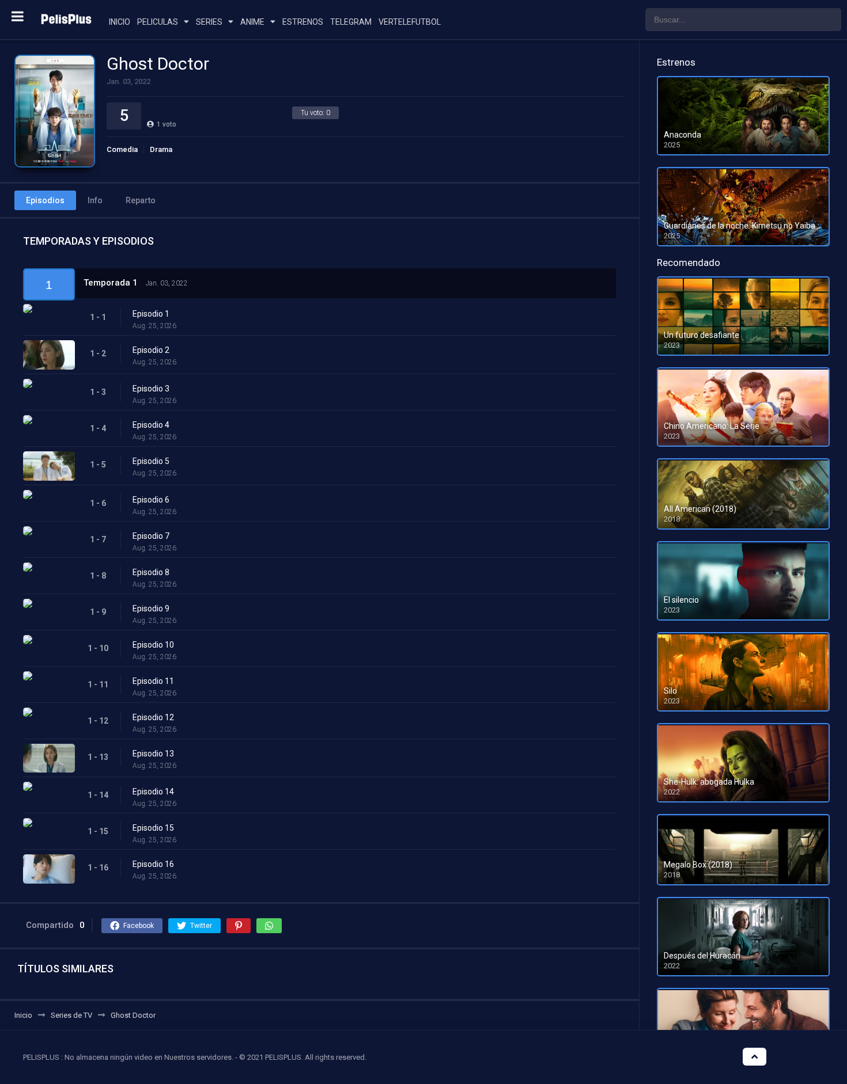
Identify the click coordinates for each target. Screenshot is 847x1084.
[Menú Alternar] (17, 16)
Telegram (351, 21)
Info (95, 200)
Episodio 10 (153, 644)
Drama (161, 149)
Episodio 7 (151, 536)
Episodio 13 (153, 753)
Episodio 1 (151, 313)
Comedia (122, 149)
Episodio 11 (153, 681)
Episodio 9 (151, 608)
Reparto (141, 200)
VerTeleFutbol (410, 21)
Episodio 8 (151, 572)
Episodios (45, 200)
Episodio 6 (151, 499)
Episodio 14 (153, 791)
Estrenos (302, 21)
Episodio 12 (153, 717)
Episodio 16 (153, 864)
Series (209, 21)
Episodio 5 (151, 461)
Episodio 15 (153, 827)
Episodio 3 (151, 388)
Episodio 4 (151, 424)
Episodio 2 (151, 350)
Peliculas (157, 21)
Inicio (119, 21)
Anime (252, 21)
